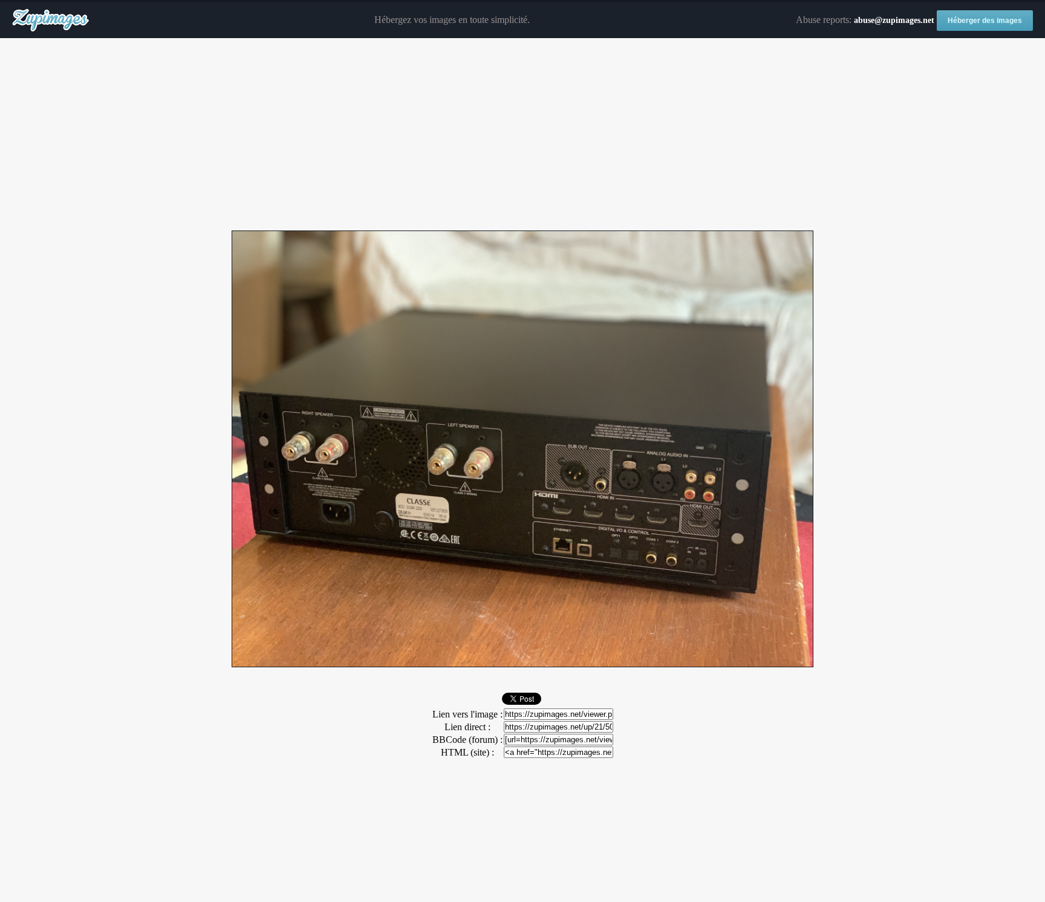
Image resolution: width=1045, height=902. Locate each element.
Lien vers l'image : (467, 714)
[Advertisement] (522, 135)
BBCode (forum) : (467, 739)
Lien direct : (467, 727)
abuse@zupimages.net (894, 20)
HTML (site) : (467, 752)
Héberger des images (985, 20)
